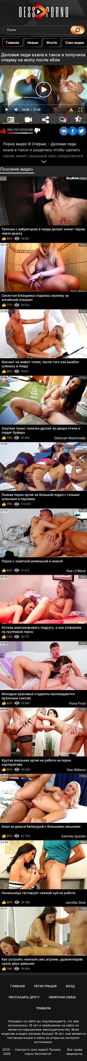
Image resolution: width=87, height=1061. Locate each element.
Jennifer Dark (75, 902)
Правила (43, 1008)
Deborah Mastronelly (70, 438)
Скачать (71, 109)
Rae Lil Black (76, 571)
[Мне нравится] (3, 130)
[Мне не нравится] (37, 130)
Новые (32, 42)
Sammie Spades (73, 836)
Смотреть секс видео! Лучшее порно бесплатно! (38, 1051)
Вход (70, 986)
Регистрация (45, 986)
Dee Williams (76, 770)
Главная (12, 42)
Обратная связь (62, 997)
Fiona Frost (77, 703)
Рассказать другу (24, 997)
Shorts (51, 42)
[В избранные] (78, 119)
